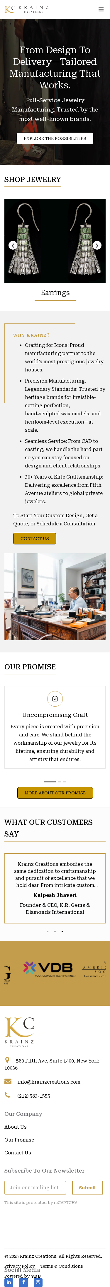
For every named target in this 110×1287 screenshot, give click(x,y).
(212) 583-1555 (33, 1097)
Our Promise (19, 1141)
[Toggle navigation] (101, 9)
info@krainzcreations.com (48, 1083)
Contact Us (35, 538)
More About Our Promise (55, 793)
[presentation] (12, 245)
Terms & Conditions (61, 1267)
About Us (15, 1128)
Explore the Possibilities (55, 138)
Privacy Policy (19, 1267)
